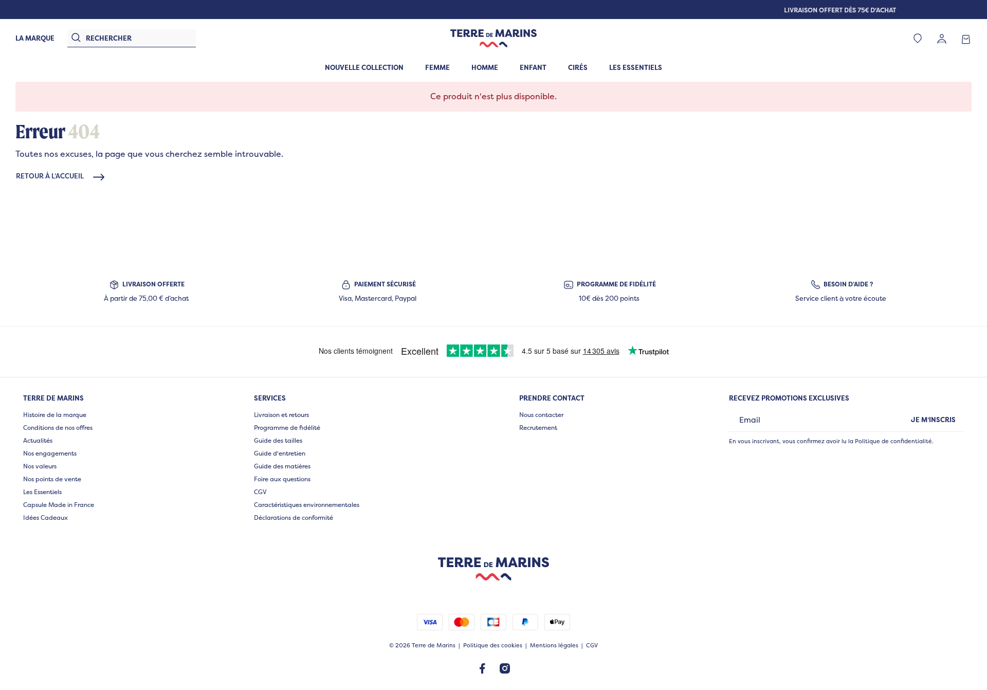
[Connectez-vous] (941, 38)
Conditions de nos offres (58, 427)
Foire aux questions (282, 479)
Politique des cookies (492, 645)
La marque (34, 38)
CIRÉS (578, 67)
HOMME (484, 67)
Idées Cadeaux (45, 517)
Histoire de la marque (54, 414)
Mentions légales (554, 645)
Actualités (37, 440)
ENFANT (533, 67)
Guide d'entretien (279, 453)
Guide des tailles (278, 440)
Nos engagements (50, 453)
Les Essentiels (42, 491)
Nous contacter (541, 414)
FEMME (437, 67)
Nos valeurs (40, 466)
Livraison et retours (281, 414)
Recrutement (538, 427)
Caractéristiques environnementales (306, 504)
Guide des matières (282, 466)
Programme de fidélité (287, 427)
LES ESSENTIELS (635, 67)
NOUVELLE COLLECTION (364, 67)
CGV (260, 491)
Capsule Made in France (58, 504)
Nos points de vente (52, 479)
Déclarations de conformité (293, 517)
